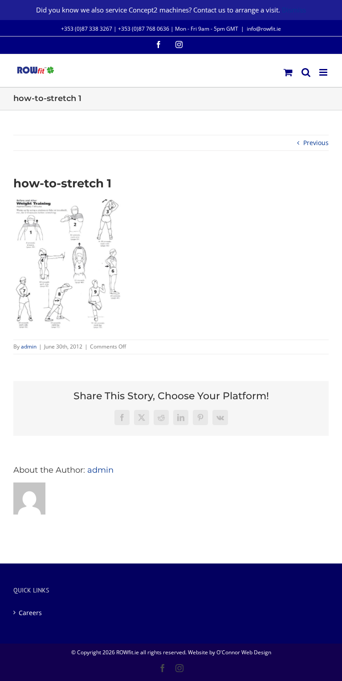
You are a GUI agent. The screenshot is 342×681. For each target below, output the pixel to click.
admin (29, 346)
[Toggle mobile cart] (288, 72)
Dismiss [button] (294, 9)
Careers (30, 612)
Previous (316, 142)
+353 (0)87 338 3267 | (89, 28)
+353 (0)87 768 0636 (143, 28)
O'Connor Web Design (243, 652)
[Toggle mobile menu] (324, 72)
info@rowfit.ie (264, 28)
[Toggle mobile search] (305, 72)
